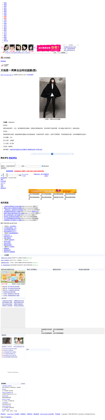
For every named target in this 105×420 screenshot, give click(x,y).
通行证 (6, 40)
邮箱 (5, 37)
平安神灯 (11, 246)
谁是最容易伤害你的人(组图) (12, 211)
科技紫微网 (30, 74)
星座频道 (3, 61)
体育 (5, 6)
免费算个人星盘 (25, 171)
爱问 (5, 35)
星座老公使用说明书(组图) (11, 216)
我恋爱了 (9, 245)
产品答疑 (57, 414)
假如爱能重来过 (13, 233)
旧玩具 (6, 243)
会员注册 (51, 414)
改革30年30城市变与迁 (7, 269)
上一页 (33, 153)
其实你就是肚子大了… (10, 231)
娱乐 (5, 8)
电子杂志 (14, 223)
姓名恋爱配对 (23, 149)
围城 (5, 245)
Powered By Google (25, 175)
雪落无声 (6, 251)
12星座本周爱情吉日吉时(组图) (13, 206)
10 (56, 153)
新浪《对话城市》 (32, 269)
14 (67, 153)
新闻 (5, 4)
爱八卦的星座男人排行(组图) (12, 215)
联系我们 (23, 414)
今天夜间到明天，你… (10, 228)
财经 (5, 9)
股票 (5, 11)
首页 (5, 3)
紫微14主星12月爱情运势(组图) (13, 208)
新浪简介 (3, 414)
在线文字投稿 (33, 171)
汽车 (5, 20)
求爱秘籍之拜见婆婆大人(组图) (13, 220)
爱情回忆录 (7, 250)
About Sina (10, 414)
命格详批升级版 (14, 149)
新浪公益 (8, 223)
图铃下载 (3, 223)
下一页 (71, 153)
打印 (2, 184)
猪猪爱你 (6, 248)
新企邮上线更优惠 (84, 269)
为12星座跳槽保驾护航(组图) (12, 218)
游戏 (5, 23)
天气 (5, 32)
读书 (5, 27)
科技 (5, 13)
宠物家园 (12, 251)
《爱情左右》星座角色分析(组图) (13, 210)
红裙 (5, 236)
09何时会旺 (39, 149)
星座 (5, 30)
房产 (5, 21)
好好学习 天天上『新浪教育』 (14, 260)
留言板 (3, 177)
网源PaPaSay (35, 211)
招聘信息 (29, 414)
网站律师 (36, 414)
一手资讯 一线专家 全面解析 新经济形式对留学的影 (19, 262)
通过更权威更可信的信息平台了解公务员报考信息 (19, 265)
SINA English (43, 414)
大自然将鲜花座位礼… (10, 229)
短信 (5, 34)
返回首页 (3, 188)
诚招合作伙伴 (57, 269)
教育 (5, 28)
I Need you (7, 234)
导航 (5, 39)
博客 (5, 15)
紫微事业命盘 (31, 149)
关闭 (2, 186)
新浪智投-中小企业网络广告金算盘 (16, 257)
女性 (5, 25)
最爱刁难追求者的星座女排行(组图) (14, 213)
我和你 (9, 238)
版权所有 (8, 417)
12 (62, 153)
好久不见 (9, 236)
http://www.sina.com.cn (7, 74)
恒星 (5, 238)
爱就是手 (11, 239)
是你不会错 (7, 241)
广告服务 (16, 414)
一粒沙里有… (13, 226)
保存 (2, 179)
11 (59, 153)
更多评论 (13, 158)
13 (65, 153)
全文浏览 (3, 181)
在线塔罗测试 (40, 171)
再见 (9, 243)
